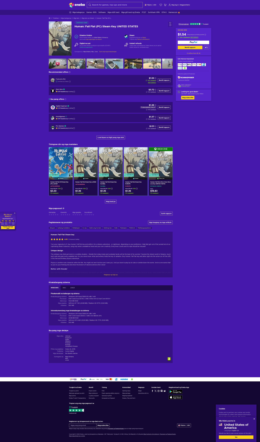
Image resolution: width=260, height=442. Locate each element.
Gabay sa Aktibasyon (143, 39)
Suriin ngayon (166, 213)
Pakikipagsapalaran (144, 228)
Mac (66, 358)
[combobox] (115, 5)
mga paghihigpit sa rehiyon (94, 39)
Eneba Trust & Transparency (77, 398)
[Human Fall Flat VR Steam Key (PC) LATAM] (61, 161)
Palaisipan (123, 228)
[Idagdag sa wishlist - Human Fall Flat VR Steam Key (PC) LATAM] (69, 150)
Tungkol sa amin (74, 390)
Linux (67, 360)
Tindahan (56, 18)
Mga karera (72, 395)
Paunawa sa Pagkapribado (116, 428)
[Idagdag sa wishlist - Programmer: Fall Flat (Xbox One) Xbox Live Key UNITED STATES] (169, 150)
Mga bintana (69, 356)
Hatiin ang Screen (95, 228)
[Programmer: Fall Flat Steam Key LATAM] (86, 161)
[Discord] (162, 391)
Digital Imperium (61, 106)
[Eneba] (77, 4)
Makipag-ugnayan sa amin (76, 393)
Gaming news (126, 390)
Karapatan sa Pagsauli (108, 398)
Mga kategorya (66, 18)
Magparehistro (185, 5)
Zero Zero (59, 89)
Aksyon (52, 228)
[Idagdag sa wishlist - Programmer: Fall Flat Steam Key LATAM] (94, 150)
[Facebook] (152, 391)
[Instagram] (159, 391)
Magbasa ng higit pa (111, 275)
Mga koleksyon (93, 393)
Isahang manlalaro (63, 228)
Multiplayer (76, 228)
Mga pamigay (126, 393)
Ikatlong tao (108, 228)
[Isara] (254, 419)
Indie (116, 228)
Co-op (84, 228)
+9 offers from (193, 53)
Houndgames (60, 116)
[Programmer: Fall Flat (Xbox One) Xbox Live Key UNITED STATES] (161, 161)
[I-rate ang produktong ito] (57, 239)
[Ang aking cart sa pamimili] (165, 5)
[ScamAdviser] (186, 77)
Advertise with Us (143, 393)
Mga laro (76, 18)
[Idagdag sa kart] (206, 47)
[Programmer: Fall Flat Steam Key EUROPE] (136, 161)
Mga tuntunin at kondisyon (151, 434)
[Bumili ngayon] (193, 42)
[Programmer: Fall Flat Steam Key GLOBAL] (111, 161)
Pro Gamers (60, 126)
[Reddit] (165, 391)
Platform (132, 228)
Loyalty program (94, 395)
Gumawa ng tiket (107, 395)
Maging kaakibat (127, 395)
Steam (144, 37)
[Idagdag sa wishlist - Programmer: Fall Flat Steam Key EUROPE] (144, 150)
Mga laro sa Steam (88, 18)
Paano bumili (92, 390)
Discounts (92, 398)
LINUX (72, 288)
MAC (64, 288)
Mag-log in (175, 5)
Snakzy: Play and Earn (128, 398)
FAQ (103, 390)
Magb (140, 390)
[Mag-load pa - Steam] (126, 37)
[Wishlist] (161, 5)
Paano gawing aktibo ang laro (110, 393)
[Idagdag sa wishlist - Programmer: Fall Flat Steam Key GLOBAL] (119, 150)
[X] (155, 391)
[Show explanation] (74, 91)
